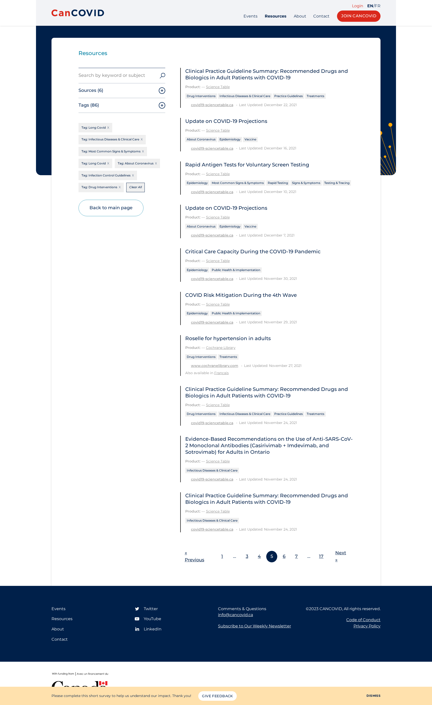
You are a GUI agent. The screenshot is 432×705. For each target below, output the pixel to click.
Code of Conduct (363, 619)
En (370, 6)
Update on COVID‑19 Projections (226, 121)
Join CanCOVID (358, 16)
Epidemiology (230, 139)
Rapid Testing (278, 183)
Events (251, 16)
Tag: (94, 127)
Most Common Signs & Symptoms (238, 183)
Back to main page (111, 207)
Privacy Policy (367, 626)
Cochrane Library (221, 347)
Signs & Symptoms (306, 183)
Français (221, 373)
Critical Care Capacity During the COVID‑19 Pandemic (252, 252)
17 (321, 556)
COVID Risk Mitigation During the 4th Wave (241, 295)
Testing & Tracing (337, 183)
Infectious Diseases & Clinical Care (245, 96)
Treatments (315, 96)
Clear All (135, 187)
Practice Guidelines (288, 96)
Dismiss (373, 695)
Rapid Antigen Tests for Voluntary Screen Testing (247, 165)
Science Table (218, 87)
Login (357, 6)
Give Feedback (217, 696)
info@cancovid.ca (235, 614)
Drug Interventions (201, 96)
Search (162, 75)
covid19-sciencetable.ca (212, 105)
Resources (275, 16)
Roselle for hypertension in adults (228, 338)
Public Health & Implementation (236, 270)
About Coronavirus (201, 139)
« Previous (194, 556)
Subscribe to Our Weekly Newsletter (254, 626)
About (300, 16)
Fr (377, 6)
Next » (340, 556)
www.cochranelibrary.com (214, 365)
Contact (321, 16)
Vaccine (250, 139)
